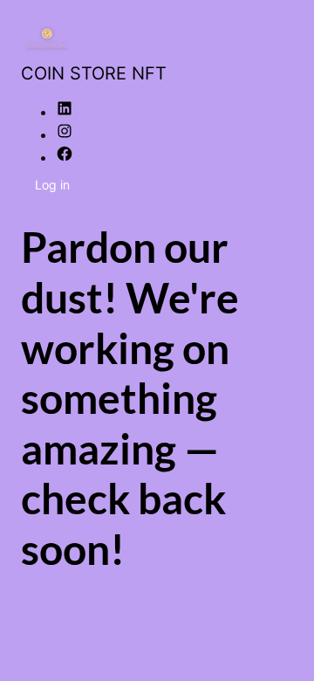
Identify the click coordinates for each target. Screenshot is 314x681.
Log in (52, 184)
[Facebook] (64, 157)
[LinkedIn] (64, 111)
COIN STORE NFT (94, 73)
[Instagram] (64, 134)
